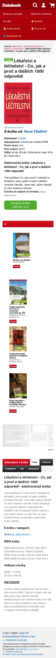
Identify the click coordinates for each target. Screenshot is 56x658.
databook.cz (17, 46)
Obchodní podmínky (13, 651)
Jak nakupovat (23, 654)
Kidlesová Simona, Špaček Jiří (17, 315)
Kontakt (6, 654)
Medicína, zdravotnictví (13, 48)
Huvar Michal (18, 261)
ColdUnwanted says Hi (33, 46)
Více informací (21, 649)
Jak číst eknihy (37, 654)
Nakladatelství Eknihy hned (20, 636)
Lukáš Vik (23, 633)
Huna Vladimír (35, 131)
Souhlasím (34, 649)
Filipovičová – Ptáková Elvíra (15, 360)
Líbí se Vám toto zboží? (14, 127)
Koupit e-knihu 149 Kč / (20, 204)
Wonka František (16, 406)
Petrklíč (22, 138)
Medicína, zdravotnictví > (17, 534)
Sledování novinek (16, 640)
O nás (13, 654)
